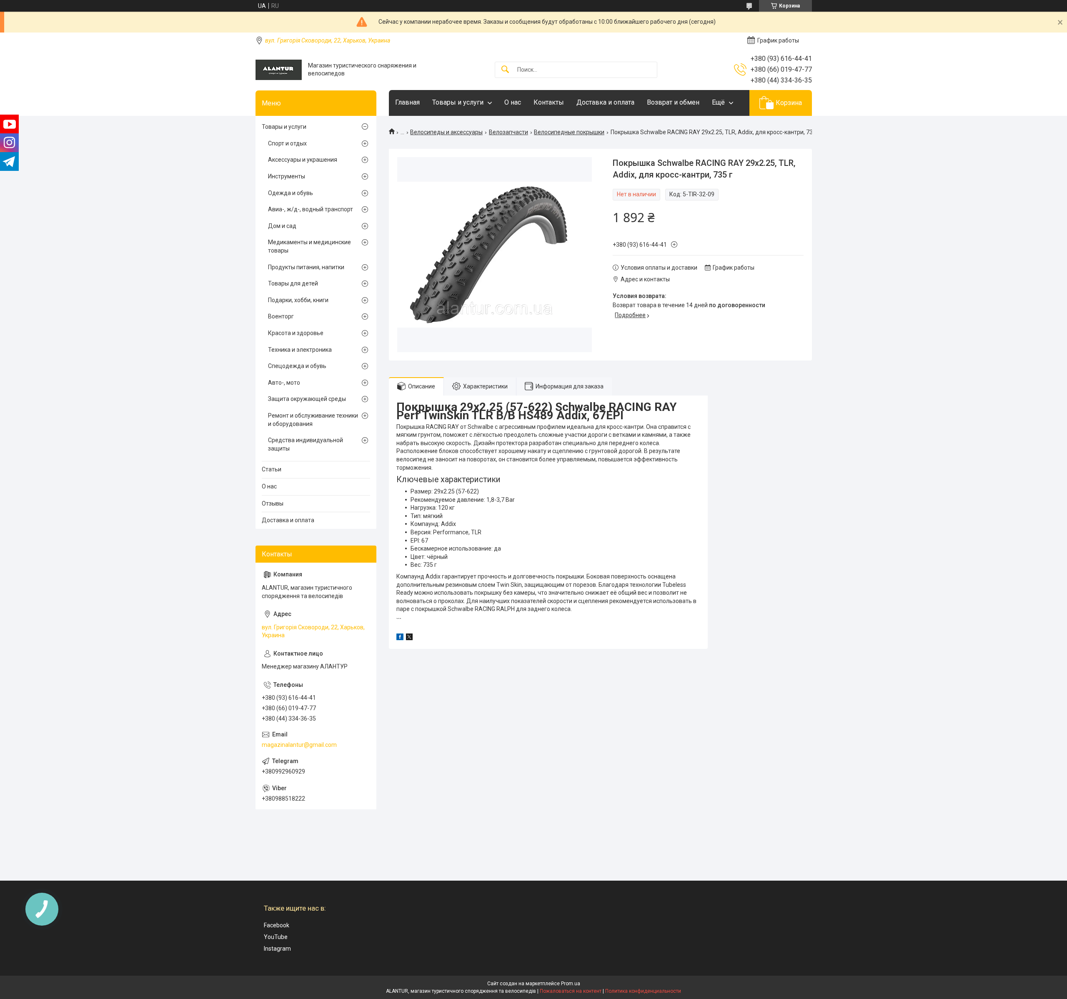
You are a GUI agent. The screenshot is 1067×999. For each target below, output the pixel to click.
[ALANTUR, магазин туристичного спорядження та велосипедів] (278, 70)
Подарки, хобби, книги (298, 300)
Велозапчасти (508, 132)
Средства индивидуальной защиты (305, 444)
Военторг (281, 316)
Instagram (277, 948)
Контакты (549, 102)
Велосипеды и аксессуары (446, 132)
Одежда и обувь (290, 193)
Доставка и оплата (605, 102)
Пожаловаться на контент (570, 991)
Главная (407, 102)
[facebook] (399, 638)
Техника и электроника (300, 349)
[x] (409, 638)
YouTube (276, 937)
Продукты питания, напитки (306, 267)
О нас (512, 102)
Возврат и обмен (673, 102)
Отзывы (272, 503)
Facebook (276, 925)
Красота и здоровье (295, 333)
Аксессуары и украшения (302, 159)
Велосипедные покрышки (569, 132)
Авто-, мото (284, 382)
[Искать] (505, 69)
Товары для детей (293, 283)
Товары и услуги (457, 102)
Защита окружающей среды (307, 399)
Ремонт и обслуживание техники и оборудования (313, 419)
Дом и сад (282, 226)
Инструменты (286, 176)
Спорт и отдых (287, 143)
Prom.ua (570, 983)
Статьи (271, 469)
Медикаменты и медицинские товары (309, 246)
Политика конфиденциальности (643, 991)
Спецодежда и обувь (297, 366)
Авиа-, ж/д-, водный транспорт (310, 209)
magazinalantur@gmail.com (299, 744)
